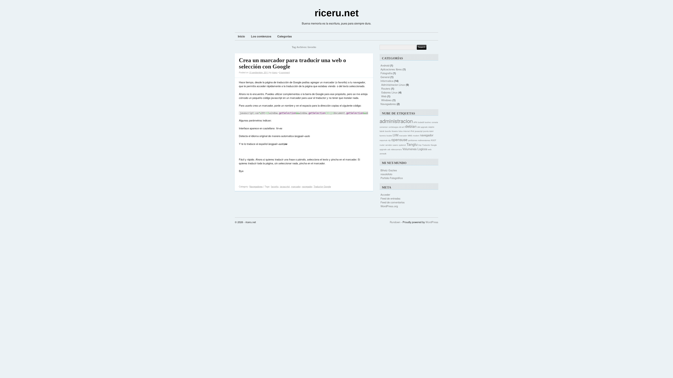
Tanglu (412, 144)
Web (383, 96)
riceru (274, 72)
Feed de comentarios (392, 202)
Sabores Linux (389, 92)
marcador (295, 186)
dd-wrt (402, 127)
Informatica (386, 81)
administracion (396, 120)
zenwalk (383, 153)
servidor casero (391, 145)
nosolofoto (386, 174)
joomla (426, 131)
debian (411, 126)
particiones (412, 140)
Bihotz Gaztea (388, 170)
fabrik (382, 131)
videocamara (396, 149)
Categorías (284, 36)
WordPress (432, 222)
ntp (389, 140)
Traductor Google (322, 186)
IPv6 (412, 131)
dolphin (431, 127)
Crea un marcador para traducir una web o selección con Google (292, 63)
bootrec (428, 122)
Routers (385, 88)
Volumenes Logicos (414, 149)
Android (384, 65)
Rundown (395, 222)
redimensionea (424, 140)
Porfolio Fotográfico (391, 178)
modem (416, 135)
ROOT (433, 140)
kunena (383, 135)
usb (388, 149)
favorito (274, 186)
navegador (307, 186)
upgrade (383, 149)
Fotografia (386, 73)
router (382, 145)
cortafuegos (393, 127)
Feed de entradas (390, 198)
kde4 (431, 131)
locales (389, 135)
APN (415, 122)
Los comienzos (261, 36)
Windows (386, 100)
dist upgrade (422, 127)
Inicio (241, 36)
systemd (402, 145)
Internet (406, 131)
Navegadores (256, 186)
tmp (420, 145)
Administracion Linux (393, 84)
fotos (401, 131)
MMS (410, 135)
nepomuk (383, 140)
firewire (395, 131)
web (429, 149)
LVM (395, 135)
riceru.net (337, 13)
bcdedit (421, 122)
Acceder (385, 194)
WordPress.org (389, 206)
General (385, 77)
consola (435, 122)
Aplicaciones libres (391, 69)
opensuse (399, 139)
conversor (384, 127)
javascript (285, 186)
